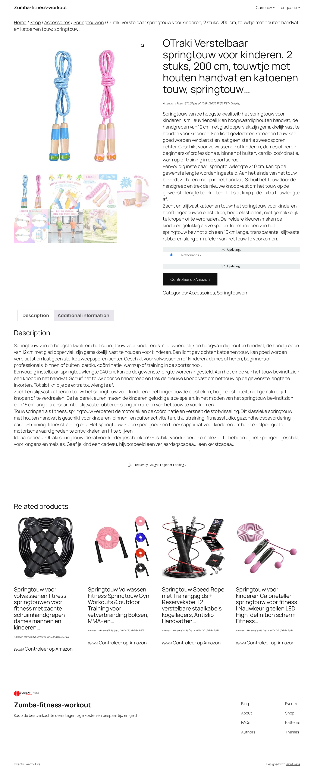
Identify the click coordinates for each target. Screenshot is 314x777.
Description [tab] (35, 315)
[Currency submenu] (274, 7)
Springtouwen (88, 22)
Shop (35, 22)
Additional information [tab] (83, 315)
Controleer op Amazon (190, 279)
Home (20, 22)
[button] (143, 46)
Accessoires (57, 22)
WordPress (293, 764)
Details (234, 103)
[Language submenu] (299, 7)
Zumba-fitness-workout (40, 7)
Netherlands (190, 255)
